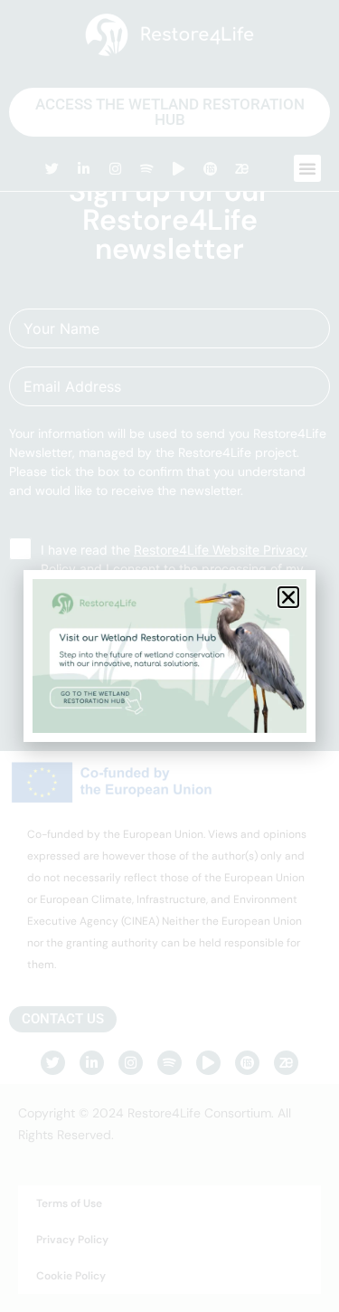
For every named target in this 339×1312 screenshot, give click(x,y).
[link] (169, 656)
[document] (169, 656)
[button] (288, 597)
